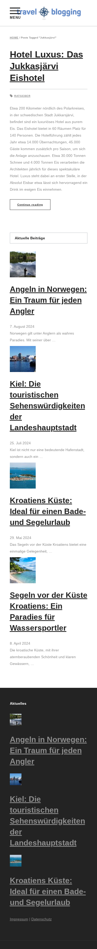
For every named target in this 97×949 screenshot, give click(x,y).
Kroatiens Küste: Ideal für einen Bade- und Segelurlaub (48, 511)
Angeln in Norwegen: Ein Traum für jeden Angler (48, 300)
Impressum (19, 919)
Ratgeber (22, 95)
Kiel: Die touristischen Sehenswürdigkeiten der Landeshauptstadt (47, 406)
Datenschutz (41, 919)
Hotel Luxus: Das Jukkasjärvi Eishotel (46, 66)
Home (14, 37)
